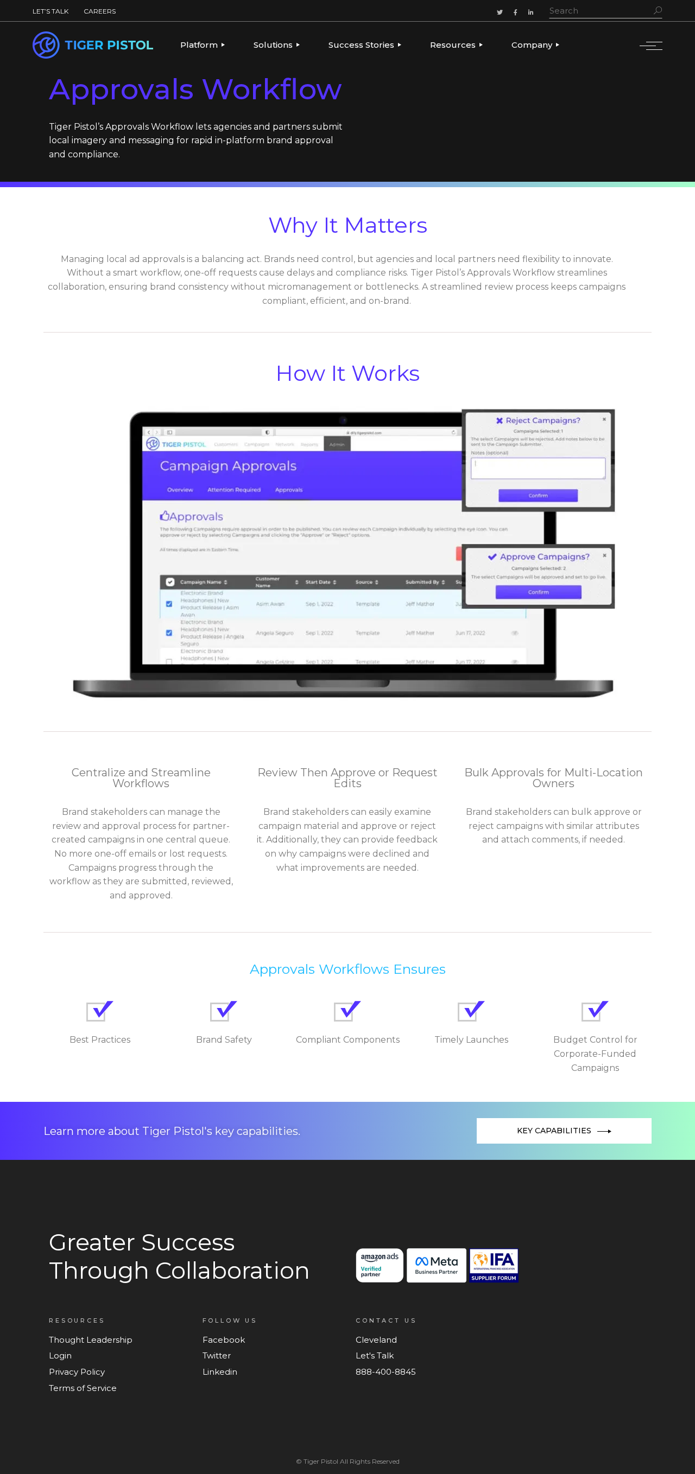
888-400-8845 (386, 1372)
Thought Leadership (90, 1340)
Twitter (217, 1355)
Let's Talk (375, 1355)
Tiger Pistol (321, 1461)
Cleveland (376, 1340)
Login (60, 1355)
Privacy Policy (77, 1372)
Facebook (224, 1340)
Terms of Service (83, 1388)
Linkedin (220, 1372)
